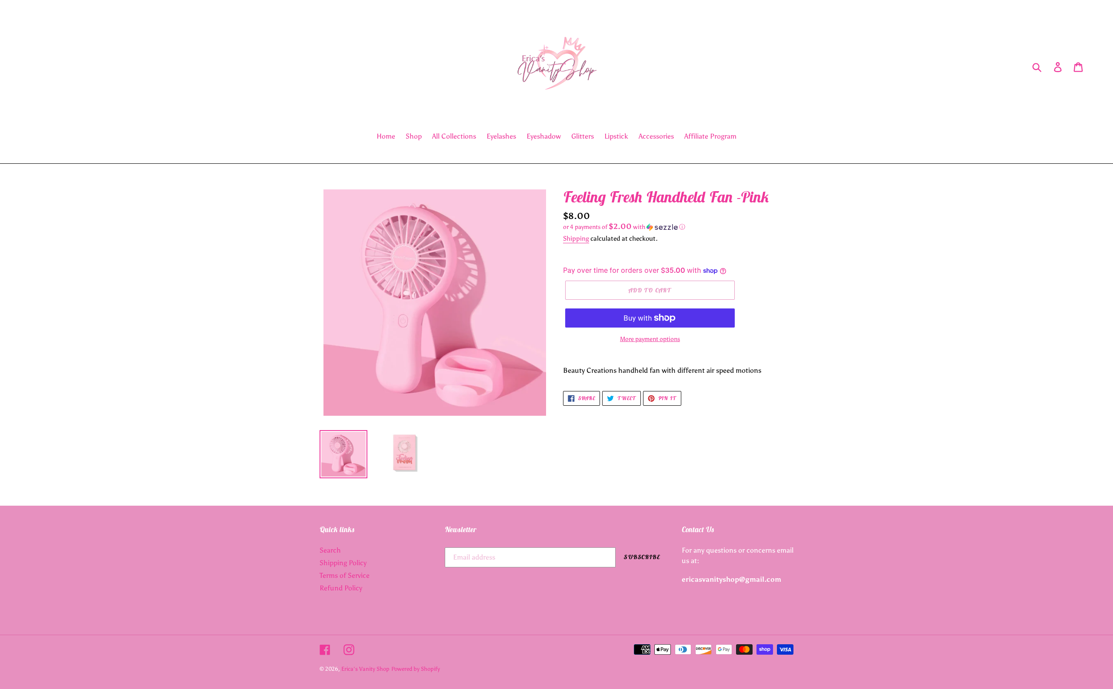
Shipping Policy (343, 563)
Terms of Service (345, 575)
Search (330, 550)
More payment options (650, 339)
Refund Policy (341, 588)
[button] (678, 226)
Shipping (576, 238)
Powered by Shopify (415, 669)
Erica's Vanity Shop (365, 669)
